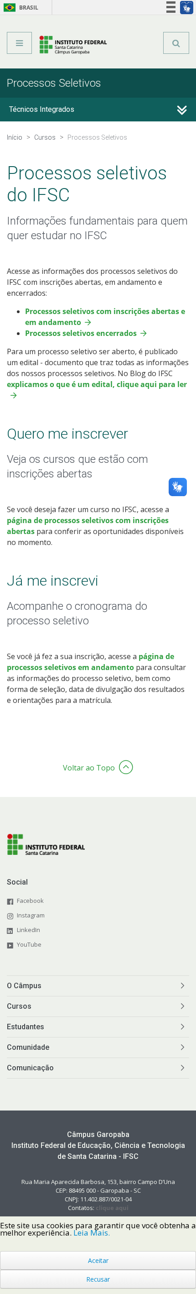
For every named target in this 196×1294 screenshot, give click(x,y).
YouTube (29, 944)
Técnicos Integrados (41, 109)
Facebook (30, 900)
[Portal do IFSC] (73, 46)
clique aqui (112, 1208)
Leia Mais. (91, 1232)
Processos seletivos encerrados (81, 333)
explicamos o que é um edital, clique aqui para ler (97, 384)
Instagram (31, 915)
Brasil (19, 7)
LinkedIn (28, 930)
